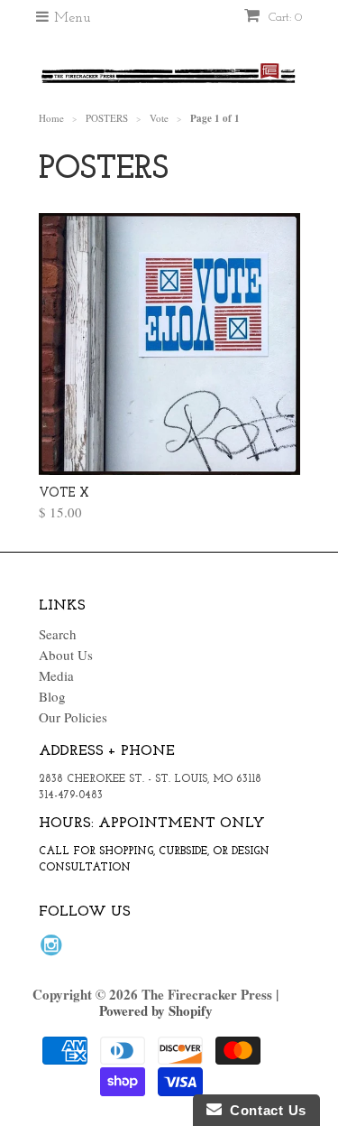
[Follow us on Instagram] (54, 950)
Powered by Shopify (156, 1010)
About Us (66, 655)
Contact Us (264, 1110)
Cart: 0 (283, 17)
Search (58, 634)
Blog (52, 696)
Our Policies (73, 717)
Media (56, 675)
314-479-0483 (71, 795)
